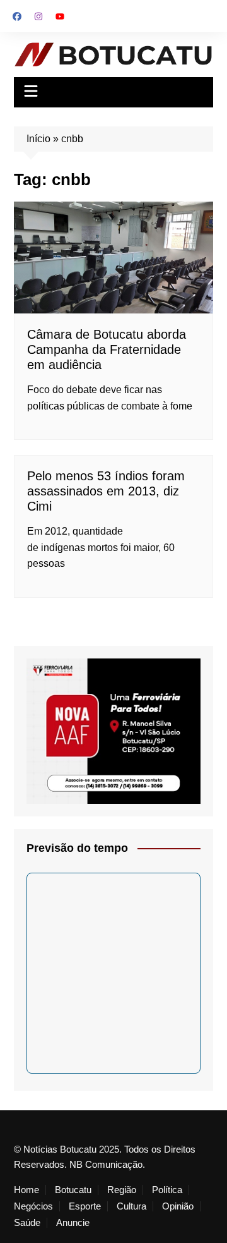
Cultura (131, 1206)
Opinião (178, 1206)
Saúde (27, 1223)
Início (38, 138)
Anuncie (73, 1223)
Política (167, 1190)
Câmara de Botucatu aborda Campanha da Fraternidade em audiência (106, 349)
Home (26, 1190)
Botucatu (73, 1190)
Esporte (85, 1206)
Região (121, 1190)
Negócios (33, 1206)
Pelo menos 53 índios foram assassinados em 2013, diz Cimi (106, 491)
